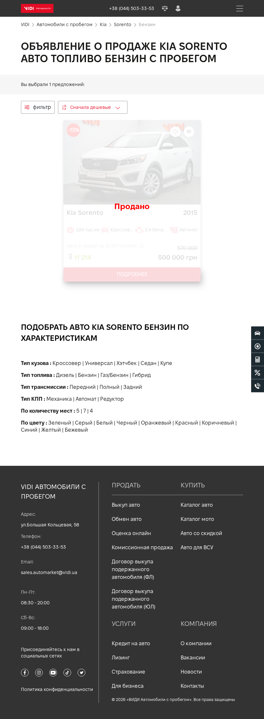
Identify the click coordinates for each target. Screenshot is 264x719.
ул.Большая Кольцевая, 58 (50, 524)
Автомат (86, 399)
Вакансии (193, 657)
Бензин (87, 375)
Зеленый (59, 423)
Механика (59, 399)
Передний (83, 387)
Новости (191, 672)
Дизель (65, 375)
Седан (148, 363)
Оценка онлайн (131, 533)
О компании (196, 643)
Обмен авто (127, 519)
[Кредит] (257, 372)
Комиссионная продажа (142, 547)
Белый (104, 423)
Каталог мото (197, 519)
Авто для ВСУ (197, 547)
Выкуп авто (126, 505)
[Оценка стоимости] (257, 359)
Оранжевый (156, 423)
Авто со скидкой (201, 533)
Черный (127, 423)
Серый (83, 423)
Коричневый (218, 423)
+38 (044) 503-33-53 (43, 547)
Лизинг (121, 657)
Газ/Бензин (114, 375)
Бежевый (76, 430)
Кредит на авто (131, 643)
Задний (132, 387)
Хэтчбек (127, 363)
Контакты (192, 686)
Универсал (99, 363)
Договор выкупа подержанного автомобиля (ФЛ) (133, 569)
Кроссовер (66, 363)
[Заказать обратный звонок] (257, 385)
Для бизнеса (128, 686)
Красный (186, 423)
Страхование (128, 672)
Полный (109, 387)
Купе (166, 363)
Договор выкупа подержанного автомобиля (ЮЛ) (134, 599)
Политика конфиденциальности (57, 689)
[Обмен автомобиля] (257, 346)
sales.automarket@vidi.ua (49, 572)
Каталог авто (197, 505)
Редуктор (112, 399)
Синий (29, 430)
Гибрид (141, 375)
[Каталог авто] (257, 333)
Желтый (51, 430)
